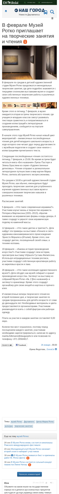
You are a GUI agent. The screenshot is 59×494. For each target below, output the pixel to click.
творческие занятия (23, 426)
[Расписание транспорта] (45, 13)
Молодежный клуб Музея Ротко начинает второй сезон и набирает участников (27, 450)
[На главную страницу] (6, 11)
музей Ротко (16, 422)
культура (8, 426)
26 (45, 345)
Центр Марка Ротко (45, 422)
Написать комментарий (29, 474)
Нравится (6, 345)
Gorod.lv (50, 349)
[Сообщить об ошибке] (56, 349)
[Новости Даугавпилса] (29, 10)
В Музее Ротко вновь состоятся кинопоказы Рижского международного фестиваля (28, 443)
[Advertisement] (29, 383)
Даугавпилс (29, 422)
